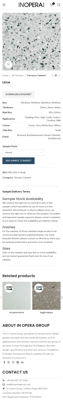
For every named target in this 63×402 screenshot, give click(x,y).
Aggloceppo (46, 312)
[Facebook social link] (4, 362)
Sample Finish (9, 146)
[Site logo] (31, 4)
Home (5, 75)
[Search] (59, 5)
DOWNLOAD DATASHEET (19, 94)
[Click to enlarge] (8, 64)
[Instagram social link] (13, 362)
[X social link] (8, 362)
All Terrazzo (18, 75)
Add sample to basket (18, 160)
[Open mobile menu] (4, 5)
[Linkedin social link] (22, 362)
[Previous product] (52, 75)
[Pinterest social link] (17, 362)
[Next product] (59, 75)
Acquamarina (16, 312)
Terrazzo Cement (36, 75)
